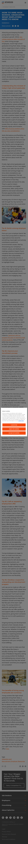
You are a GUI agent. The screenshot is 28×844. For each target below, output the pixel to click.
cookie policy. (21, 420)
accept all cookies (14, 433)
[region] (14, 421)
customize (14, 425)
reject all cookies (14, 429)
